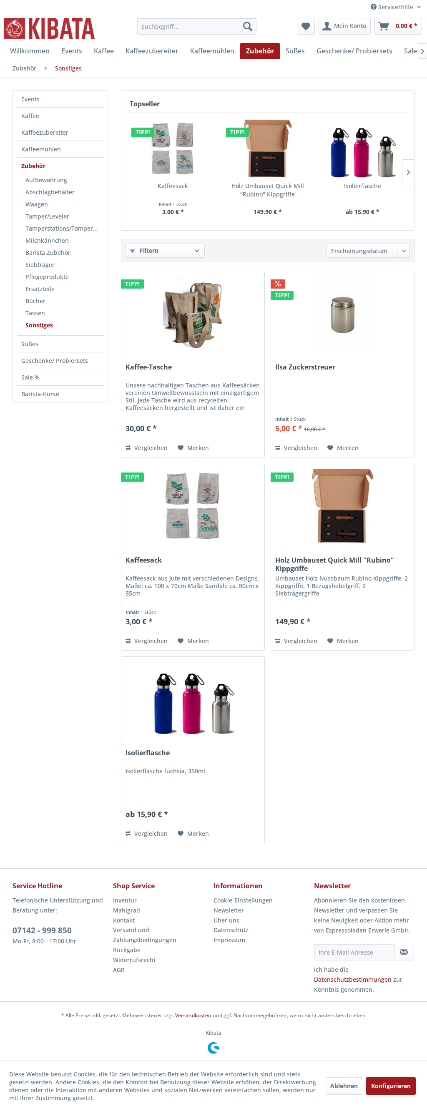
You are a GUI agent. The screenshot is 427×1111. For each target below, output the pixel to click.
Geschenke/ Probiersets (54, 360)
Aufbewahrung (46, 180)
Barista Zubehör (47, 252)
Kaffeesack (173, 186)
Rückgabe (127, 950)
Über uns (226, 920)
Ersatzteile (40, 289)
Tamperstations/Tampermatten (64, 228)
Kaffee (30, 116)
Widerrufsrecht (134, 960)
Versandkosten (193, 1015)
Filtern (148, 250)
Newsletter (229, 910)
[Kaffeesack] (173, 148)
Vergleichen (150, 448)
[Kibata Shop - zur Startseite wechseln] (49, 28)
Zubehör (33, 166)
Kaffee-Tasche (149, 367)
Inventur (125, 900)
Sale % (30, 377)
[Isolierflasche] (363, 148)
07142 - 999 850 (42, 930)
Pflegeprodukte (47, 277)
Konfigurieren (391, 1086)
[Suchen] (247, 26)
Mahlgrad (126, 910)
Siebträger (40, 265)
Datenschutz (231, 930)
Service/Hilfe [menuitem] (396, 7)
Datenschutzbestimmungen (353, 979)
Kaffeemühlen (41, 149)
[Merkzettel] (306, 26)
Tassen (35, 313)
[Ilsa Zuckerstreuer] (342, 312)
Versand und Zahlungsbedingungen (144, 935)
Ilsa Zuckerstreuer (305, 367)
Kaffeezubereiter (44, 132)
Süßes (29, 344)
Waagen (36, 204)
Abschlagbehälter (50, 192)
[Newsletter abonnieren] (404, 952)
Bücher (35, 301)
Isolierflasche (362, 186)
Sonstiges (39, 325)
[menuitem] (197, 26)
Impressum (229, 940)
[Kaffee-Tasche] (193, 312)
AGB (119, 970)
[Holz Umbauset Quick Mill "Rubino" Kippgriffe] (267, 148)
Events (30, 99)
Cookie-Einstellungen (243, 900)
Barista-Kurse (40, 394)
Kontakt (124, 920)
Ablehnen (344, 1086)
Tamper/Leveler (47, 216)
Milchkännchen (47, 240)
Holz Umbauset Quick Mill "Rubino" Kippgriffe (267, 190)
